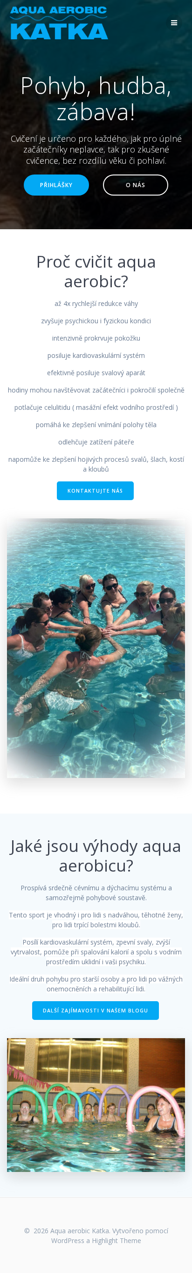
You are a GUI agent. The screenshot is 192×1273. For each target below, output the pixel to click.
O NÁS (135, 185)
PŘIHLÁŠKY (56, 185)
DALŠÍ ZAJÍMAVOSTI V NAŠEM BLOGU (95, 1010)
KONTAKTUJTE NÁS (95, 490)
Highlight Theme (116, 1240)
